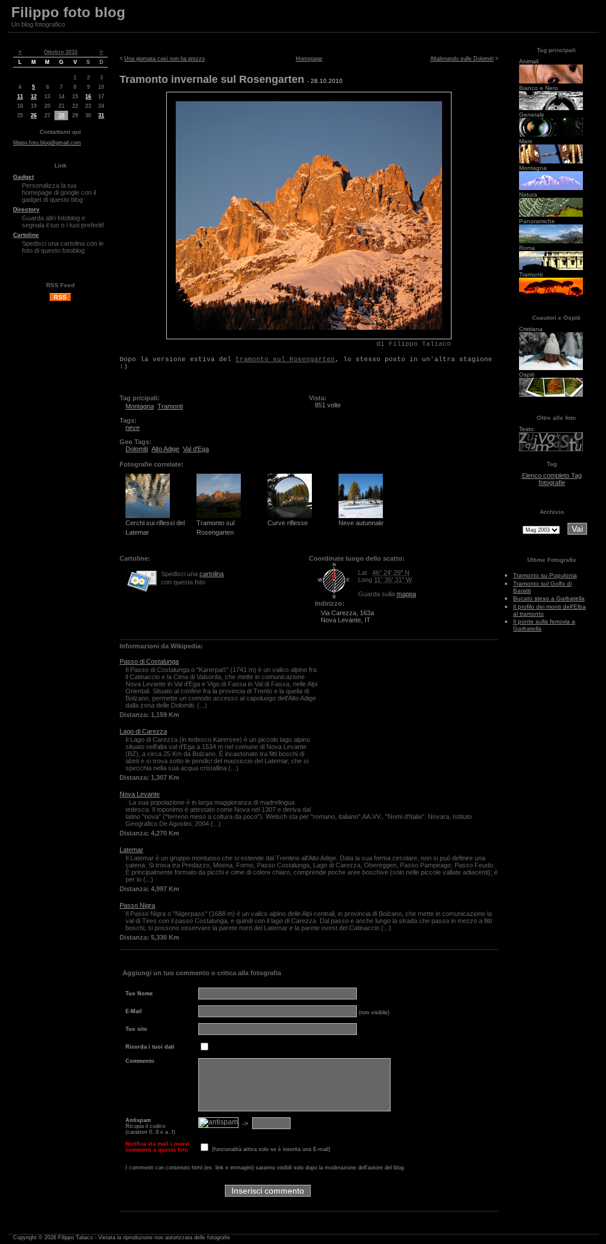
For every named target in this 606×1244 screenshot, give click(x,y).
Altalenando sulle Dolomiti (462, 59)
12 (34, 96)
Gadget (23, 176)
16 (88, 96)
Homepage (309, 59)
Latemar (131, 849)
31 (101, 115)
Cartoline (26, 235)
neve (132, 427)
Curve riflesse (287, 522)
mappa (406, 593)
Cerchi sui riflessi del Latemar (155, 527)
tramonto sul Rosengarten (285, 359)
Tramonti (170, 406)
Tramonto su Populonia (545, 575)
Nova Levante (140, 794)
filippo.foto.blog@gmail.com (47, 143)
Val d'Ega (196, 448)
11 (20, 96)
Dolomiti (136, 448)
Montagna (139, 406)
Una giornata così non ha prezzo (164, 59)
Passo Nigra (137, 905)
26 (34, 115)
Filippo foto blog (68, 12)
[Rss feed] (60, 300)
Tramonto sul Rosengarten (215, 527)
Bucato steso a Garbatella (549, 598)
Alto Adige (165, 448)
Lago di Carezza (143, 731)
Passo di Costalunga (149, 661)
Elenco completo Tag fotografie (552, 479)
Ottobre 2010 (61, 52)
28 (62, 115)
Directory (26, 209)
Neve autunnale (361, 522)
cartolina (211, 573)
